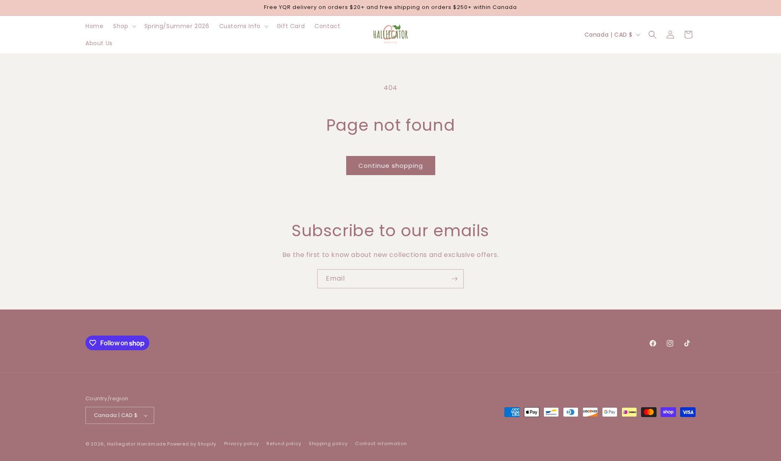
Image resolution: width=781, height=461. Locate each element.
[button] (123, 26)
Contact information (381, 443)
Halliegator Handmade (136, 444)
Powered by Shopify (191, 444)
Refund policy (283, 443)
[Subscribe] (454, 278)
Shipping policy (328, 443)
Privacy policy (241, 443)
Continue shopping (390, 165)
